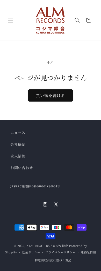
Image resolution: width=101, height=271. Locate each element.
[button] (10, 20)
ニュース (17, 132)
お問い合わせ (21, 167)
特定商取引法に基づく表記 (53, 260)
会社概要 (17, 144)
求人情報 (17, 156)
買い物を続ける (50, 95)
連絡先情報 (88, 252)
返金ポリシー (31, 252)
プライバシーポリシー (60, 252)
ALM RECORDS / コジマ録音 (47, 246)
